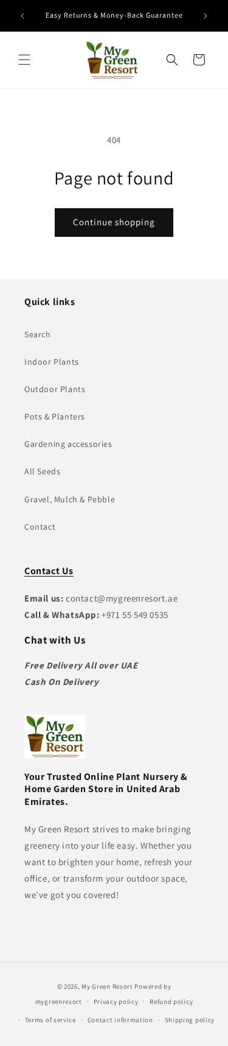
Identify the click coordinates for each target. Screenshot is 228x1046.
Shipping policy (190, 1020)
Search (37, 334)
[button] (24, 59)
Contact (39, 526)
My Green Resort (107, 986)
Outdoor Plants (54, 389)
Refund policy (171, 1001)
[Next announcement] (205, 15)
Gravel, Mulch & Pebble (69, 499)
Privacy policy (116, 1001)
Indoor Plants (51, 361)
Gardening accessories (68, 443)
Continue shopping (114, 222)
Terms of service (50, 1020)
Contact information (120, 1020)
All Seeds (42, 471)
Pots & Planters (54, 416)
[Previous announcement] (22, 15)
